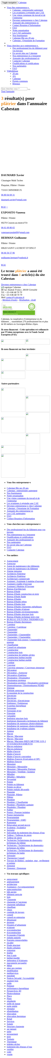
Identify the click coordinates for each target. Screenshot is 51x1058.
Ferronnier (11, 708)
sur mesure (11, 1029)
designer (10, 922)
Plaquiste (11, 792)
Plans (9, 998)
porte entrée (12, 1006)
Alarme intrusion (14, 571)
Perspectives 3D (14, 991)
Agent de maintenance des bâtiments (23, 566)
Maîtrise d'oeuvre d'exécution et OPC (23, 759)
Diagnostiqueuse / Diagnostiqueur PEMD (25, 685)
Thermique (12, 1042)
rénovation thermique (16, 1016)
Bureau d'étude (13, 591)
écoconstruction (14, 932)
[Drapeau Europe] (13, 343)
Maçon (10, 733)
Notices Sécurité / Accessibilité (20, 978)
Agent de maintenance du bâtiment (22, 568)
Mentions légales (9, 300)
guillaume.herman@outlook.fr (14, 257)
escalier (10, 942)
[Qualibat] (33, 453)
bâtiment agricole (14, 894)
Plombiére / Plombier (16, 807)
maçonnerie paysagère (17, 963)
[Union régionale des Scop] (13, 432)
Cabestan (22, 2)
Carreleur (11, 624)
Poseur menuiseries (15, 815)
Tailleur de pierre (14, 838)
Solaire (10, 1024)
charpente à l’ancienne (17, 902)
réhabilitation (12, 1011)
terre (9, 1036)
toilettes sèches (13, 1044)
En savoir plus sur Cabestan (24, 53)
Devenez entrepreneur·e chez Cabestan (29, 20)
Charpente (11, 899)
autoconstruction (14, 889)
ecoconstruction (14, 930)
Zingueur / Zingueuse (16, 868)
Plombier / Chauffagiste (17, 802)
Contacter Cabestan (21, 61)
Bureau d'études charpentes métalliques (24, 607)
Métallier (11, 774)
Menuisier (11, 764)
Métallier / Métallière (16, 777)
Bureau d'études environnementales (22, 612)
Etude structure (13, 945)
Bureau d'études (14, 599)
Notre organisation (20, 30)
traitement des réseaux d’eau (19, 1047)
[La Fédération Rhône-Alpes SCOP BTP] (38, 432)
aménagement (13, 882)
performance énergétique (18, 988)
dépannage (11, 920)
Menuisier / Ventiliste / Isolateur (21, 772)
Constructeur (12, 650)
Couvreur (11, 665)
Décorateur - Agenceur (17, 673)
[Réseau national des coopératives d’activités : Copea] (38, 411)
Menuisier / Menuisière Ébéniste (21, 769)
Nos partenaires (19, 66)
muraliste (11, 975)
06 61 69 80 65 (8, 227)
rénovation (11, 1014)
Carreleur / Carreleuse (16, 627)
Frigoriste (11, 713)
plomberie (11, 1001)
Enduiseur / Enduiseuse (17, 703)
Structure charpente (15, 1026)
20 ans (15, 73)
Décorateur (12, 670)
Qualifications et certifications (25, 63)
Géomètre (11, 716)
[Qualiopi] (13, 477)
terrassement (12, 1034)
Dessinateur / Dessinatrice (18, 678)
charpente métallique (16, 904)
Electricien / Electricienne (18, 700)
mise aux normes (14, 968)
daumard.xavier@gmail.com (13, 199)
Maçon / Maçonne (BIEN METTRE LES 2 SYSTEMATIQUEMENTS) (26, 742)
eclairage (11, 927)
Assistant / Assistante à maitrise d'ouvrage (25, 581)
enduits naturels (14, 937)
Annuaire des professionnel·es (25, 58)
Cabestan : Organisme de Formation (28, 40)
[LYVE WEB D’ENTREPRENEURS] (38, 369)
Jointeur (10, 731)
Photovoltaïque (13, 993)
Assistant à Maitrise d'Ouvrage (20, 586)
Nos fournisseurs (19, 35)
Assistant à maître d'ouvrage (19, 584)
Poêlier (10, 810)
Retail (9, 1019)
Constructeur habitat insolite (19, 657)
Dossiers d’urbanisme (16, 925)
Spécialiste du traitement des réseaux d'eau (26, 832)
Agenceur (11, 563)
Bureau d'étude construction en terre (23, 594)
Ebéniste (10, 688)
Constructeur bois (15, 652)
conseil (10, 915)
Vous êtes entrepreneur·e (18, 7)
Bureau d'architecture (16, 589)
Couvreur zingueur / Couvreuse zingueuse (25, 667)
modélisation (12, 970)
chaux (9, 909)
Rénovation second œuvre (18, 825)
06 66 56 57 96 (8, 253)
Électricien (11, 698)
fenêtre (10, 953)
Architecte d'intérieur (16, 576)
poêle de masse (13, 1003)
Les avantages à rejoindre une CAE (28, 12)
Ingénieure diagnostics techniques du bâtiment (27, 721)
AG (14, 76)
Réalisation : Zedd (27, 300)
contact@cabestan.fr (15, 297)
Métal (9, 965)
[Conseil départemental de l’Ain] (13, 369)
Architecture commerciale (18, 579)
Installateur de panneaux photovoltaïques (25, 723)
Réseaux (16, 84)
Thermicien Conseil (15, 858)
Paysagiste (11, 779)
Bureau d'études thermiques (19, 622)
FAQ (14, 28)
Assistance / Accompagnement (20, 887)
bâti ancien (11, 892)
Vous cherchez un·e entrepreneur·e (23, 45)
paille (9, 983)
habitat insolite (13, 958)
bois (8, 897)
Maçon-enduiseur (14, 749)
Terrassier (11, 855)
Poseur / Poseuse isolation (18, 812)
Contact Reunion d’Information (26, 25)
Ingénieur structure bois (17, 718)
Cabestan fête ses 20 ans (23, 38)
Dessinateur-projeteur (16, 680)
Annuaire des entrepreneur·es (25, 23)
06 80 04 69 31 (8, 195)
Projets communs (20, 81)
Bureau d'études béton (17, 601)
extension (11, 950)
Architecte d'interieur (16, 574)
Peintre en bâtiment (15, 784)
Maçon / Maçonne (15, 736)
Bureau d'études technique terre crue (23, 617)
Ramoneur (11, 822)
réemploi (11, 1009)
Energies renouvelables (17, 940)
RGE (3, 207)
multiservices (12, 973)
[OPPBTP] (13, 453)
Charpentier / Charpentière (18, 634)
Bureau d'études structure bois (20, 614)
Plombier (11, 799)
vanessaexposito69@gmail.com (15, 232)
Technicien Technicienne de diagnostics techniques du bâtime (24, 841)
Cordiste (10, 662)
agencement (12, 879)
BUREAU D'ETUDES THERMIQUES (25, 619)
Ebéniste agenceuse (15, 690)
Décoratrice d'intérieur (17, 675)
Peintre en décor (14, 787)
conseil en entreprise (16, 917)
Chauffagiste (12, 645)
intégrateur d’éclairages (17, 960)
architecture (12, 884)
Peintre (10, 782)
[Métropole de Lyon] (13, 378)
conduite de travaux (15, 912)
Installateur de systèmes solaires (21, 728)
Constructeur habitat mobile (19, 660)
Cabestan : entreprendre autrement (27, 10)
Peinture (10, 986)
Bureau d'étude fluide (16, 596)
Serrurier (11, 830)
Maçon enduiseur (14, 746)
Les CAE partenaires (21, 33)
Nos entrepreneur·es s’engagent (26, 56)
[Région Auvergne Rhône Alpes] (38, 343)
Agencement (12, 561)
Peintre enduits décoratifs (18, 789)
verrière (10, 1049)
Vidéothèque (12, 71)
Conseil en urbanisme (16, 647)
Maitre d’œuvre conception (19, 756)
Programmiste (13, 817)
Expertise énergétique (16, 706)
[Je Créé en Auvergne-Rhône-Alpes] (13, 411)
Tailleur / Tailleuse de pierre (19, 835)
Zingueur (11, 865)
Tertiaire (10, 1039)
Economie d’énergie (16, 935)
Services (10, 1021)
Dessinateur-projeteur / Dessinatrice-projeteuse (27, 683)
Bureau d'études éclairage (18, 609)
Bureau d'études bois (16, 604)
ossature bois (12, 981)
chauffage (11, 907)
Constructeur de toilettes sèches (21, 655)
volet (9, 1052)
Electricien (11, 695)
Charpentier (12, 629)
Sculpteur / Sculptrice (16, 827)
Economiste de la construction (20, 693)
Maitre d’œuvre (14, 754)
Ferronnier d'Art (14, 711)
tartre (9, 1031)
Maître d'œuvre (13, 751)
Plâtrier (10, 797)
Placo (9, 996)
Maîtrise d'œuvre (14, 761)
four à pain (11, 955)
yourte (9, 1054)
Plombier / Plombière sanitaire (20, 805)
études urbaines (14, 948)
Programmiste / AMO (16, 820)
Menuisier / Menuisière (17, 766)
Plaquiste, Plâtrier (14, 794)
